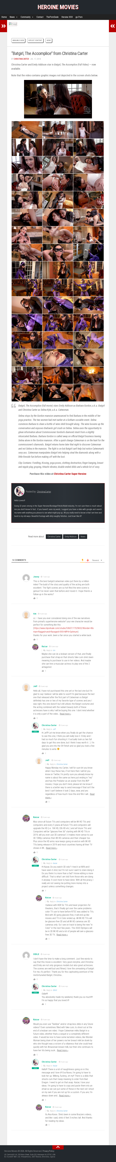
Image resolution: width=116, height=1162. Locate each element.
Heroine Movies (58, 7)
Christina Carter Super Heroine (70, 473)
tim (34, 613)
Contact (39, 17)
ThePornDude (52, 17)
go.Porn (79, 17)
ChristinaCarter (21, 59)
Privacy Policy (48, 1151)
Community (26, 17)
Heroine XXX (67, 17)
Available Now (18, 40)
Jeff (35, 686)
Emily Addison (71, 536)
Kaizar (55, 863)
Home (4, 17)
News (12, 17)
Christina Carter (54, 536)
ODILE (55, 990)
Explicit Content (35, 40)
